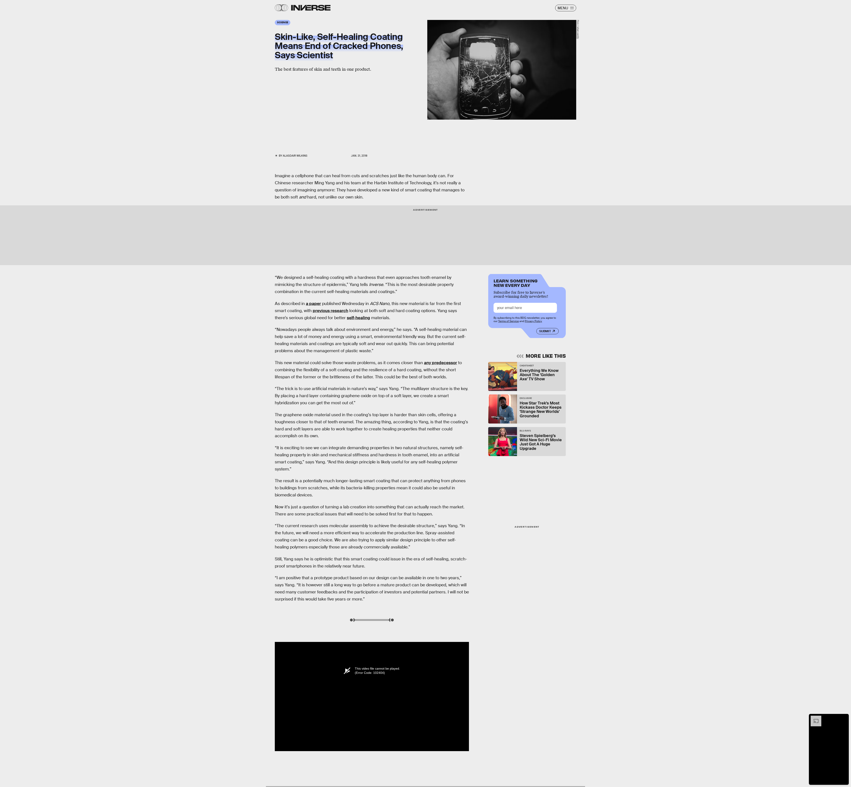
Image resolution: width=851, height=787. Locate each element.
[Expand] (813, 718)
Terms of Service (508, 321)
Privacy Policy (533, 321)
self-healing (358, 318)
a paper (313, 303)
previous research (330, 310)
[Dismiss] (843, 718)
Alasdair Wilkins (295, 155)
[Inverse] (310, 8)
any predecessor (440, 362)
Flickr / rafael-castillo (578, 29)
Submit (545, 331)
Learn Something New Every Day (516, 282)
